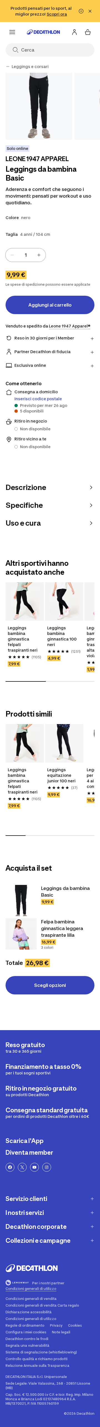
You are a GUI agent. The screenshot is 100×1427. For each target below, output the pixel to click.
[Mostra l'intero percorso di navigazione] (8, 66)
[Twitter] (22, 1167)
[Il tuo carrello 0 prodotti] (87, 32)
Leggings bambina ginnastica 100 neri (62, 636)
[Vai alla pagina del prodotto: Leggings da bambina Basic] (21, 900)
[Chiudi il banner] (90, 11)
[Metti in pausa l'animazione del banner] (81, 11)
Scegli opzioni (50, 985)
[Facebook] (10, 1167)
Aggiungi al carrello (50, 305)
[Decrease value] (12, 255)
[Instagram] (46, 1167)
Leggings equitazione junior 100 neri (61, 775)
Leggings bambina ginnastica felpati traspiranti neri (23, 638)
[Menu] (12, 32)
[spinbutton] (25, 255)
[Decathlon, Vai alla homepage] (43, 32)
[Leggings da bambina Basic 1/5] (39, 106)
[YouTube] (34, 1167)
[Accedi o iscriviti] (74, 32)
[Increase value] (39, 255)
